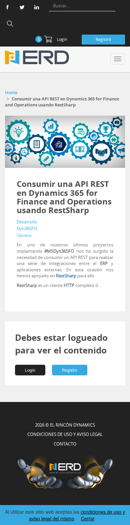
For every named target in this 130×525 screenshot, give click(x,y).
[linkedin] (36, 7)
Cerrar (88, 518)
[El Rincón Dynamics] (37, 57)
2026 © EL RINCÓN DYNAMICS (65, 425)
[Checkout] (48, 39)
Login (62, 39)
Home (11, 92)
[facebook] (7, 7)
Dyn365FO (27, 228)
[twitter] (22, 7)
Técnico (24, 235)
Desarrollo (27, 222)
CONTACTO (65, 444)
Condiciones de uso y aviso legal (65, 434)
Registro (103, 39)
